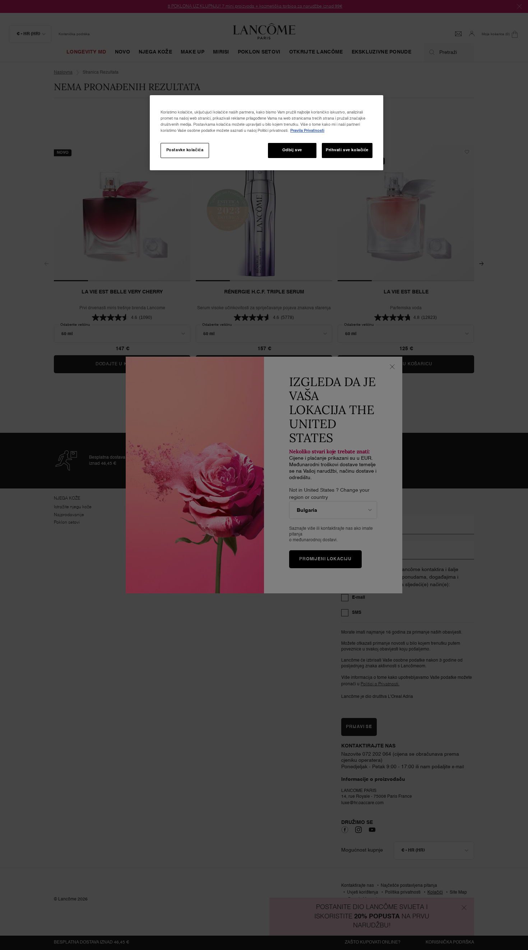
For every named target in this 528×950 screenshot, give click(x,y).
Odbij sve (292, 150)
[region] (266, 132)
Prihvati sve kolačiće (347, 150)
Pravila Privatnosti (307, 131)
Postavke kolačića (185, 150)
